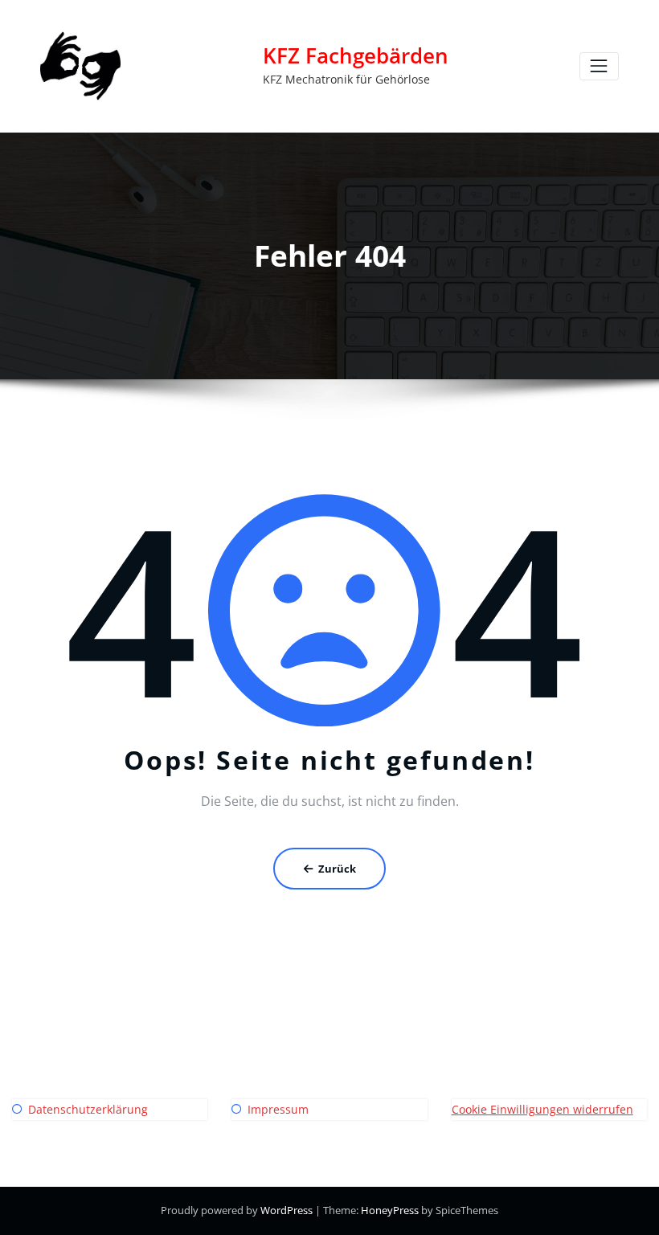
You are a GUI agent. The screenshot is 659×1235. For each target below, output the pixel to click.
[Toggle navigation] (599, 66)
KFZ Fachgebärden (355, 55)
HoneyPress (390, 1210)
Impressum (278, 1109)
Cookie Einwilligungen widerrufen (542, 1109)
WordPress (286, 1210)
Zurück (337, 868)
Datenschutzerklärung (88, 1109)
